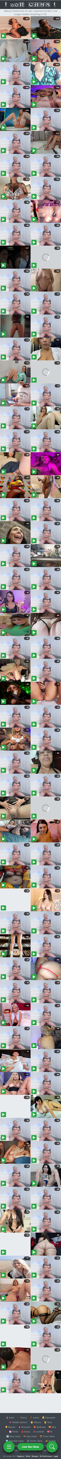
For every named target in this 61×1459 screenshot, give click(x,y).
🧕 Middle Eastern (18, 1422)
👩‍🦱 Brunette (24, 1427)
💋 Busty (25, 1431)
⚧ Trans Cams (47, 1436)
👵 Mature (35, 1422)
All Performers (46, 1456)
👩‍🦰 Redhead (39, 1427)
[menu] (9, 1446)
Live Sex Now (30, 1446)
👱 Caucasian (48, 1417)
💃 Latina (34, 1417)
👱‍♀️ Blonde (10, 1427)
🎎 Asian (10, 1417)
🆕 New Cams (13, 1436)
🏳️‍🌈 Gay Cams (30, 1436)
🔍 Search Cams (47, 1450)
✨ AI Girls (50, 1441)
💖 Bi (49, 1431)
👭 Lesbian (38, 1431)
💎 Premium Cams (15, 1441)
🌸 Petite (13, 1431)
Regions (20, 1456)
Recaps (35, 1456)
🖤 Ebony (22, 1417)
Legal (56, 1456)
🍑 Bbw (52, 1427)
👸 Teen (48, 1422)
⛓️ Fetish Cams (34, 1441)
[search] (52, 1446)
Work (28, 1456)
